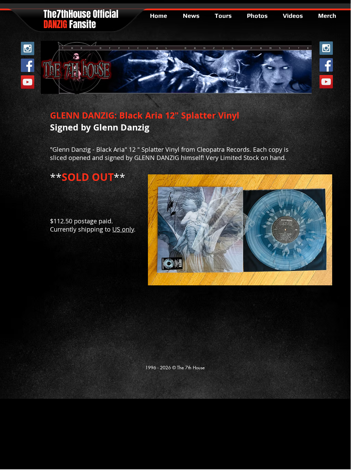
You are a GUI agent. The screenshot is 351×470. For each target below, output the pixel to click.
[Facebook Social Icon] (27, 65)
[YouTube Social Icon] (27, 82)
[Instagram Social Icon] (27, 48)
